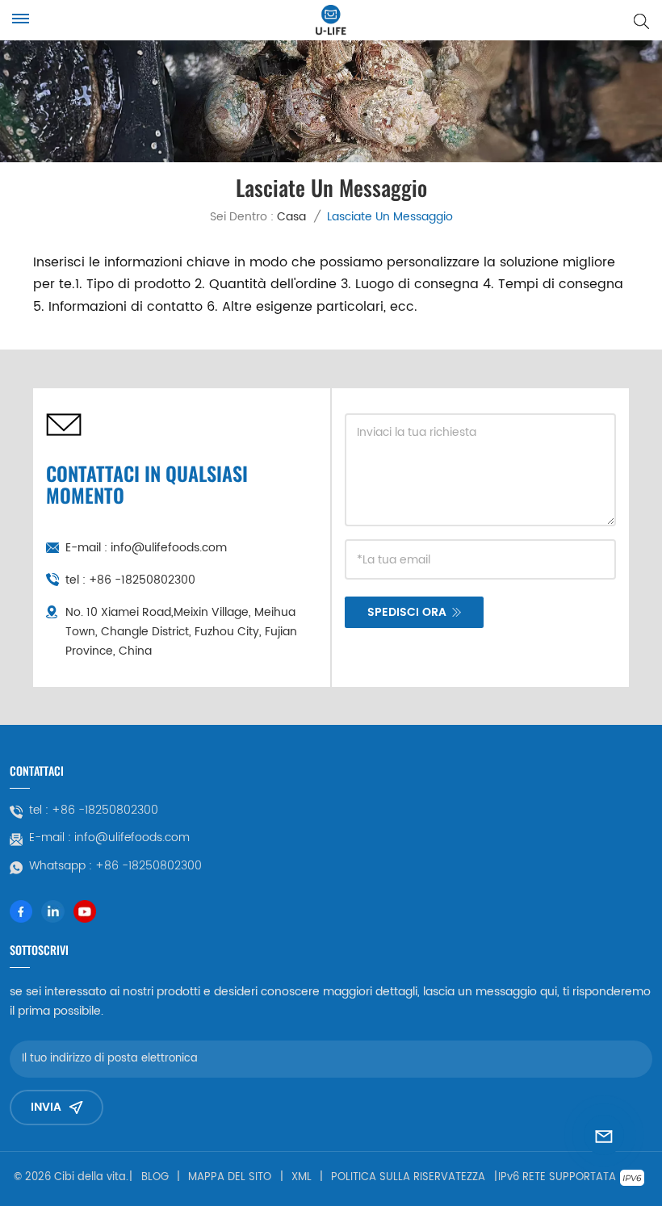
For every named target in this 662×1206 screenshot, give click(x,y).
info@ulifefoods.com (169, 547)
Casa (291, 216)
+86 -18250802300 (142, 580)
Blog (155, 1178)
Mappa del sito (229, 1178)
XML (301, 1178)
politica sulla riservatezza (408, 1178)
